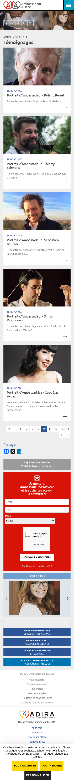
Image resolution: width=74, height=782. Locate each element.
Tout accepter (25, 766)
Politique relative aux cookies (37, 702)
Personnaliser (37, 775)
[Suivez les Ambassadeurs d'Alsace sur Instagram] (31, 23)
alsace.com (37, 732)
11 (50, 428)
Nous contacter (37, 679)
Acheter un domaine (37, 652)
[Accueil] (22, 5)
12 (56, 428)
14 (67, 428)
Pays (9, 515)
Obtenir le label (37, 642)
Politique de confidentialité (37, 566)
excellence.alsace (37, 737)
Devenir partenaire (37, 632)
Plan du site (37, 688)
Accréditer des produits (37, 662)
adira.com (37, 728)
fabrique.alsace (37, 741)
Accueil (7, 37)
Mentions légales (37, 693)
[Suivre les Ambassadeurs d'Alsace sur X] (12, 23)
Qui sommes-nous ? (37, 684)
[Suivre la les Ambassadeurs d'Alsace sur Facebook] (6, 23)
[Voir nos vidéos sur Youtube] (18, 23)
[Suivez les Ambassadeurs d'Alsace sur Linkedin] (25, 23)
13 (61, 428)
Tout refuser (51, 766)
